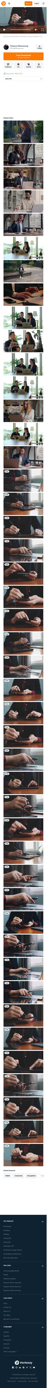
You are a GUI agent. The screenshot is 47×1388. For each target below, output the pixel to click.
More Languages (9, 1350)
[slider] (20, 29)
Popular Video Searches (12, 1289)
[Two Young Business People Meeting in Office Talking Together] (23, 317)
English (6, 1331)
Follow (39, 48)
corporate (18, 1175)
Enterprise (7, 1237)
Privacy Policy (21, 1380)
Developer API (8, 1245)
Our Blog (6, 1314)
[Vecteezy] (3, 3)
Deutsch (6, 1343)
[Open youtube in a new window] (33, 1366)
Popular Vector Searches (12, 1282)
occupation (31, 1175)
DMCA (5, 1274)
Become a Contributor (11, 1318)
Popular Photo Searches (12, 1285)
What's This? (18, 74)
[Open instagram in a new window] (16, 1366)
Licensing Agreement (11, 1270)
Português (7, 1339)
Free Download (23, 56)
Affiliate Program (9, 1278)
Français (6, 1347)
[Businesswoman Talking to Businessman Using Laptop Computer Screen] (23, 247)
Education (7, 1241)
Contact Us (7, 1306)
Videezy (6, 1233)
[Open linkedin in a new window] (19, 1366)
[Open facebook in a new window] (12, 1366)
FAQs (5, 1302)
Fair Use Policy (32, 1380)
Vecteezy (6, 1229)
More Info (8, 78)
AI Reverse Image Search (12, 1249)
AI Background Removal (12, 1253)
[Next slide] (38, 1174)
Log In (37, 3)
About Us (6, 1310)
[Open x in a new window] (30, 1366)
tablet (7, 1175)
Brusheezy (7, 1225)
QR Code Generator (10, 1257)
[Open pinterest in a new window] (23, 1366)
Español (6, 1335)
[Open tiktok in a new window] (26, 1366)
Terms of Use (11, 1380)
